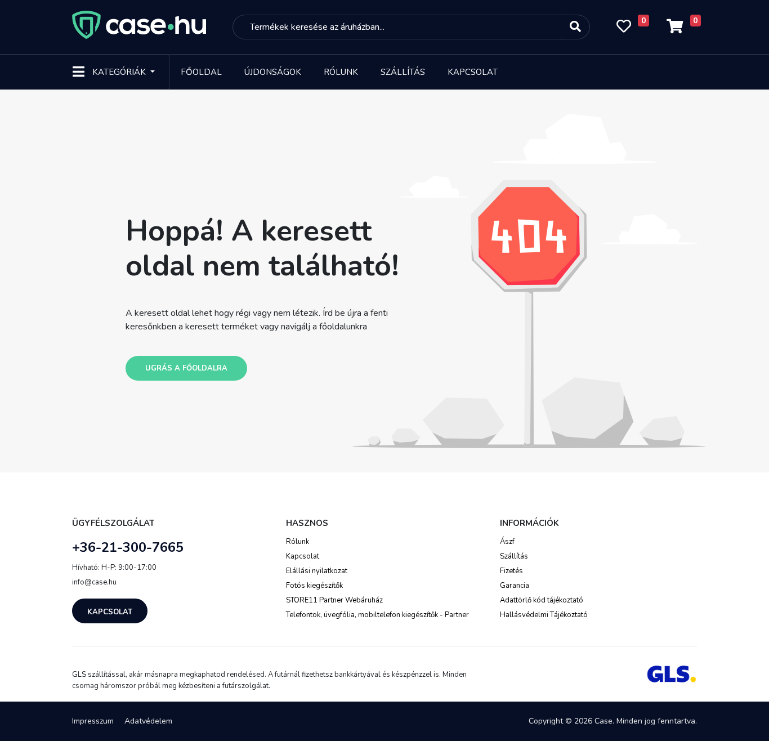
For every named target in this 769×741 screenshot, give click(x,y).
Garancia (514, 586)
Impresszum (93, 721)
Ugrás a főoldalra (186, 368)
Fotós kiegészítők (314, 586)
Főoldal (201, 72)
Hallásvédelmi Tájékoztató (544, 615)
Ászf (507, 542)
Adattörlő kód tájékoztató (541, 600)
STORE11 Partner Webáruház (334, 600)
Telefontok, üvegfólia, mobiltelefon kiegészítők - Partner (377, 615)
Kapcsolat (473, 72)
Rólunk (341, 72)
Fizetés (511, 571)
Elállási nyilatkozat (316, 571)
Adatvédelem (148, 721)
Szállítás (403, 72)
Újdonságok (272, 72)
